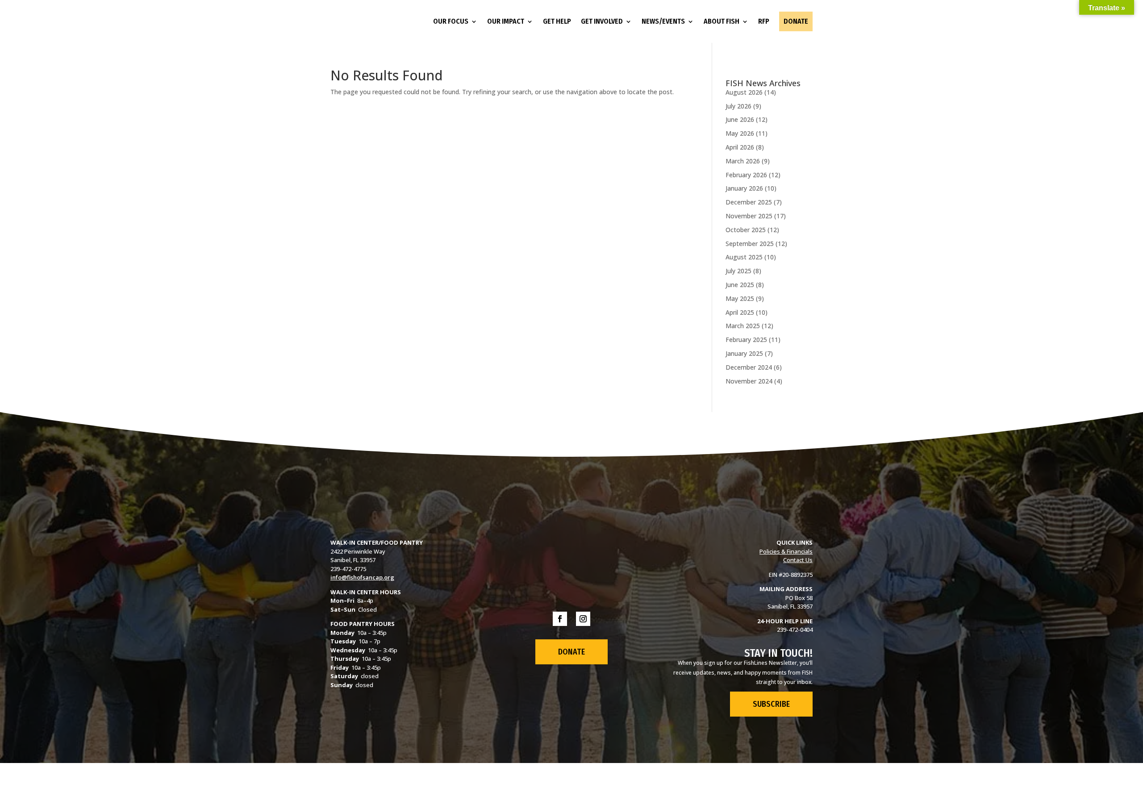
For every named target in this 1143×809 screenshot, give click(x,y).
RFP (763, 21)
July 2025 (738, 271)
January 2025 (744, 353)
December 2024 (749, 367)
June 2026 (740, 119)
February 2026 (746, 175)
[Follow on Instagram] (583, 619)
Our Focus (450, 21)
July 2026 (738, 106)
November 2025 (749, 216)
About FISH (721, 21)
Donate (796, 21)
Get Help (557, 21)
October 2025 (746, 229)
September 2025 (750, 243)
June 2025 (740, 284)
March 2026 (743, 161)
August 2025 (744, 257)
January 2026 (744, 188)
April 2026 (740, 147)
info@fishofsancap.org (362, 577)
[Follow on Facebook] (560, 619)
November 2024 (749, 381)
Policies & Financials (786, 551)
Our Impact (505, 21)
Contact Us (798, 560)
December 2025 (749, 202)
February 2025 (746, 339)
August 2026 (744, 92)
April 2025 (740, 312)
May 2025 (740, 298)
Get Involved (602, 21)
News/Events (663, 21)
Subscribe (771, 704)
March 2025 (743, 325)
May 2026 (740, 133)
